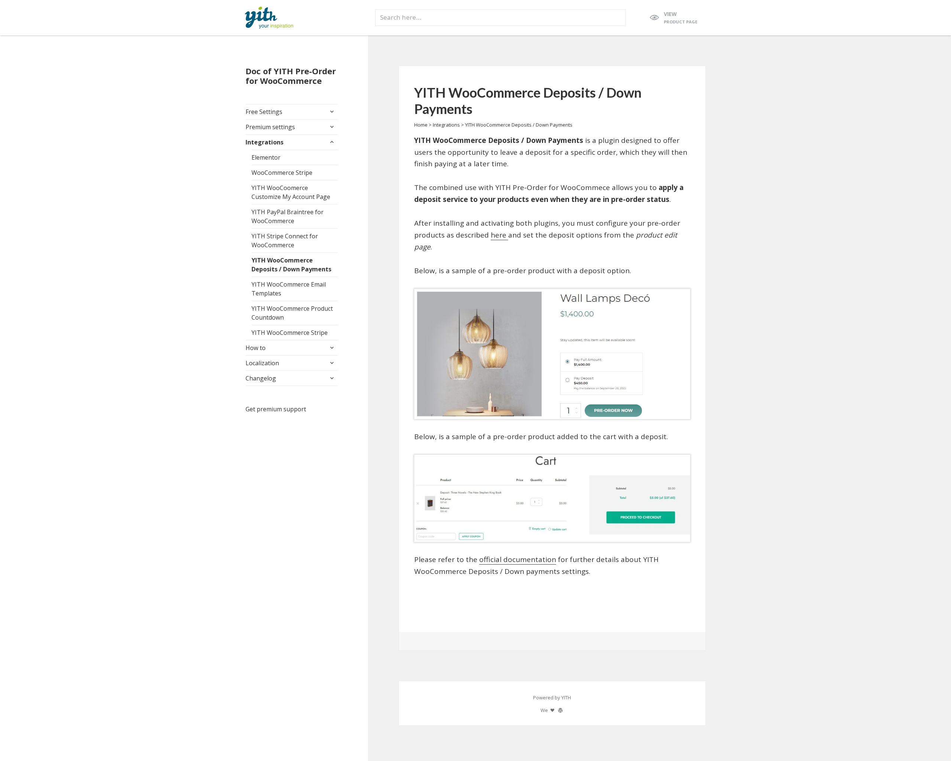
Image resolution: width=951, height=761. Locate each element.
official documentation (517, 559)
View (680, 17)
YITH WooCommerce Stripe (289, 333)
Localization (262, 363)
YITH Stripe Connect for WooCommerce (284, 240)
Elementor (265, 157)
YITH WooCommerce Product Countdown (292, 312)
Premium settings (270, 127)
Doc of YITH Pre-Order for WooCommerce (291, 75)
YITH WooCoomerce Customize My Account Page (290, 192)
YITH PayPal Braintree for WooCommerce (287, 216)
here (499, 235)
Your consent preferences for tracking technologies (99, 752)
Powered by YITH (552, 697)
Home (421, 124)
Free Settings (264, 112)
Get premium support (276, 409)
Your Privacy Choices (112, 734)
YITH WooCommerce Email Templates (288, 288)
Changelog (261, 378)
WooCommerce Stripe (281, 173)
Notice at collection (32, 734)
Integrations (264, 142)
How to (256, 348)
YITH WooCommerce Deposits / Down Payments (291, 264)
